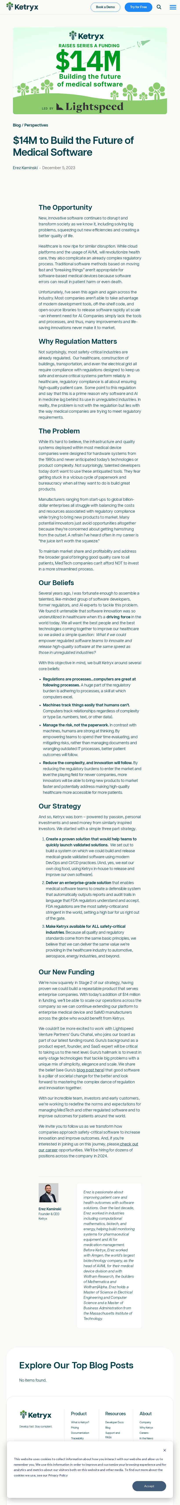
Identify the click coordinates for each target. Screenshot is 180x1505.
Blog (17, 125)
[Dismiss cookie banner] (164, 1451)
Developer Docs (114, 1422)
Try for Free (138, 7)
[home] (22, 6)
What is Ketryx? (80, 1422)
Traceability (77, 1438)
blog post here (90, 1070)
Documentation (80, 1433)
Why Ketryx (146, 1427)
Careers (144, 1433)
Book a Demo (105, 7)
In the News (146, 1438)
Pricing (75, 1427)
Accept (149, 1486)
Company (145, 1422)
